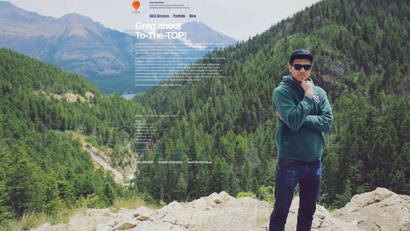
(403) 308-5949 (144, 161)
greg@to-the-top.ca (200, 161)
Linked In (176, 152)
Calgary (149, 61)
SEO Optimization (192, 70)
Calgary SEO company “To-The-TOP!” (151, 58)
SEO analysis (164, 64)
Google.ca (182, 53)
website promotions (148, 44)
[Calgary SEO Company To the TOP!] (136, 7)
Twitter (142, 152)
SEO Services (159, 15)
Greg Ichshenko (156, 2)
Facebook (158, 152)
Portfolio (179, 15)
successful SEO (174, 50)
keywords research (143, 67)
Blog (192, 15)
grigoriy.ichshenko (170, 161)
